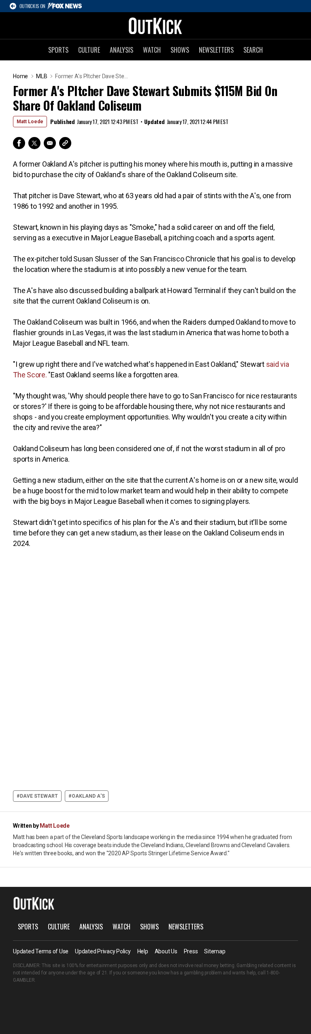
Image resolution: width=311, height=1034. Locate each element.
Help (142, 951)
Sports (58, 50)
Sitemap (214, 951)
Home (20, 76)
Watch (152, 50)
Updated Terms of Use (40, 951)
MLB (41, 76)
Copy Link (65, 143)
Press (191, 951)
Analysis (121, 50)
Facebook (19, 143)
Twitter (34, 143)
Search (253, 50)
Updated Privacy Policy (103, 951)
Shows (179, 50)
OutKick (155, 25)
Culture (89, 50)
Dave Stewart (39, 796)
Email (50, 143)
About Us (166, 951)
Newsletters (216, 50)
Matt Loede (30, 121)
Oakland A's (88, 796)
